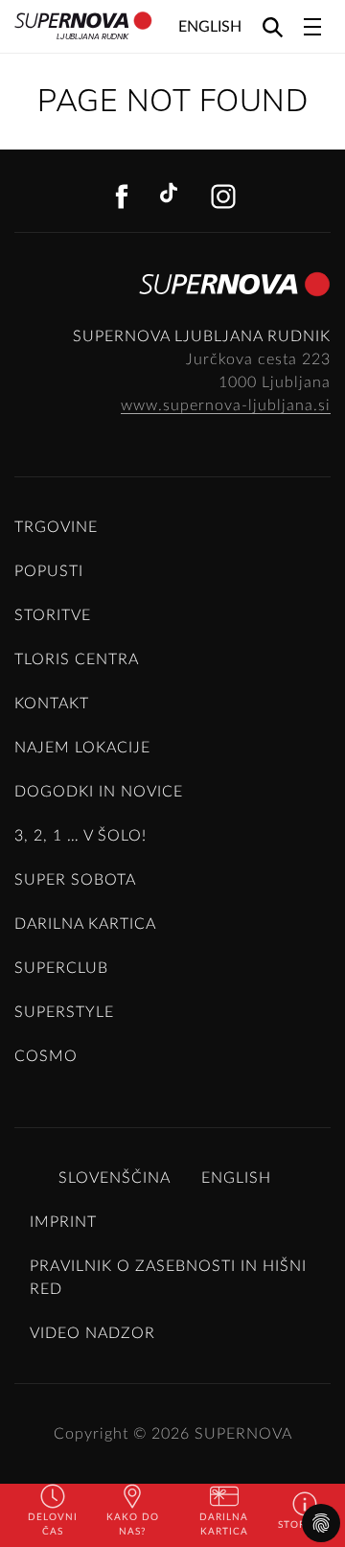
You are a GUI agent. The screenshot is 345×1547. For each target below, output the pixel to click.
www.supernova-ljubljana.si (226, 405)
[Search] (272, 26)
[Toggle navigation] (312, 27)
